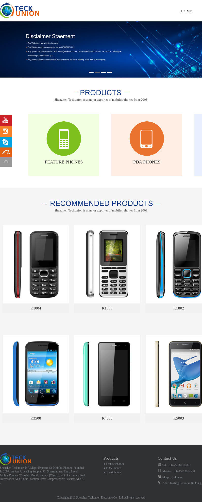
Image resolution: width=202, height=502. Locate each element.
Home (186, 11)
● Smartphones (112, 472)
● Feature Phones (113, 464)
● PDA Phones (112, 468)
